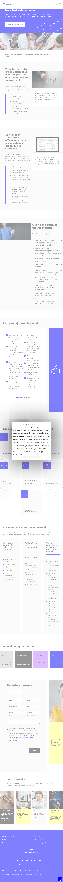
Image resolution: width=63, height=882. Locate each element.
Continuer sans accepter (30, 424)
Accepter (36, 457)
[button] (60, 879)
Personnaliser (28, 457)
